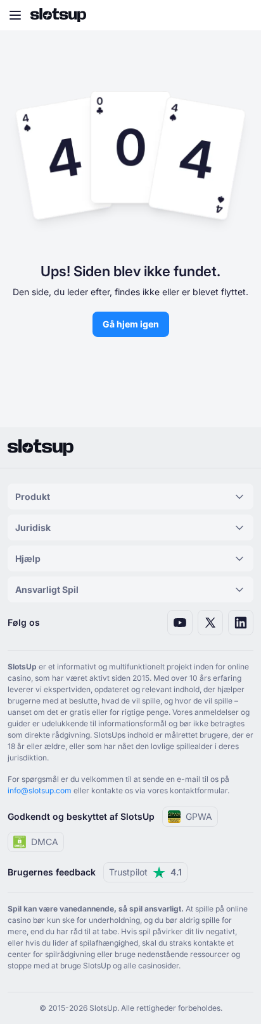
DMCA (44, 841)
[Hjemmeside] (58, 15)
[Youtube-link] (180, 622)
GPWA (199, 816)
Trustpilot (145, 872)
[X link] (210, 622)
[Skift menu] (15, 15)
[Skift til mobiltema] (239, 15)
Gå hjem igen (131, 324)
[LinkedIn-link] (240, 622)
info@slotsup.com (40, 790)
